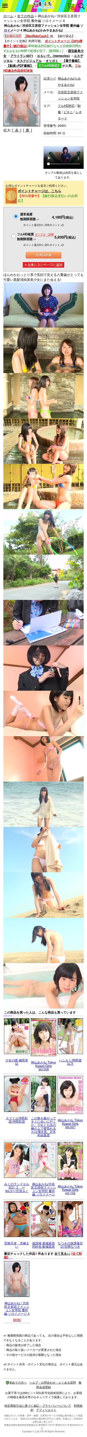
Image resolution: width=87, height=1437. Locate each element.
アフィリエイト (46, 1410)
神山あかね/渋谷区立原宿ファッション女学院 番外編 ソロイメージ (43, 1189)
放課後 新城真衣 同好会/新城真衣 (43, 1245)
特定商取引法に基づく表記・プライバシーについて (37, 1405)
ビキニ (68, 112)
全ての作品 (25, 15)
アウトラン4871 (21, 55)
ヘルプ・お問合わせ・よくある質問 (52, 1382)
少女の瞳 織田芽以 (16, 1062)
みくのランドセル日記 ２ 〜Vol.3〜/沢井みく (16, 1187)
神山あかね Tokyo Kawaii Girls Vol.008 (43, 1065)
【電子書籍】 (71, 60)
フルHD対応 (66, 105)
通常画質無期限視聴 (29, 216)
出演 (49, 78)
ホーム (8, 15)
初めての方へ (18, 1382)
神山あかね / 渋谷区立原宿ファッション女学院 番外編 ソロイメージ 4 (16, 1308)
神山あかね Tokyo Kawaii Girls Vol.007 (70, 1123)
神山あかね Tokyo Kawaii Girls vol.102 (70, 1189)
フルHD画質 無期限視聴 (35, 236)
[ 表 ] (16, 130)
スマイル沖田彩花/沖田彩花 (17, 1120)
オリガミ (52, 60)
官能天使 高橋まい (16, 1245)
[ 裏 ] (27, 130)
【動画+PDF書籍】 (19, 65)
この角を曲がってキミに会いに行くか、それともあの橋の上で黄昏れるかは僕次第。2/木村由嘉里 (43, 1126)
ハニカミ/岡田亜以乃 (70, 1062)
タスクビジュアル (29, 60)
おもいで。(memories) (53, 55)
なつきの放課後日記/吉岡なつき (70, 1245)
